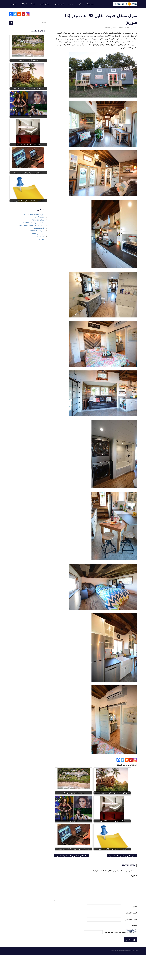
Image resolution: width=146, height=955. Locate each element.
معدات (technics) (111, 27)
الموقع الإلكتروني (131, 919)
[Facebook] (118, 760)
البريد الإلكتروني (131, 913)
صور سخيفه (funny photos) (34, 214)
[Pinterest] (131, 760)
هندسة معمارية (59, 4)
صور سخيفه (90, 4)
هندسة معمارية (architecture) (33, 223)
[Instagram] (135, 760)
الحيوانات (24, 4)
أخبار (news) (39, 236)
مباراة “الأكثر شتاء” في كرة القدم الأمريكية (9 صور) (72, 856)
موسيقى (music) (38, 234)
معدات (70, 4)
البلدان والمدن (44, 4)
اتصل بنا (13, 4)
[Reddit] (127, 760)
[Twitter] (122, 760)
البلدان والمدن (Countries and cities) (31, 225)
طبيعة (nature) (39, 228)
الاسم (135, 906)
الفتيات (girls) (39, 217)
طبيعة (33, 4)
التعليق (134, 876)
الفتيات (79, 4)
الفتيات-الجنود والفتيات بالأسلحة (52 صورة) (121, 856)
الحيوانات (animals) (37, 231)
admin (121, 27)
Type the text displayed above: (114, 932)
